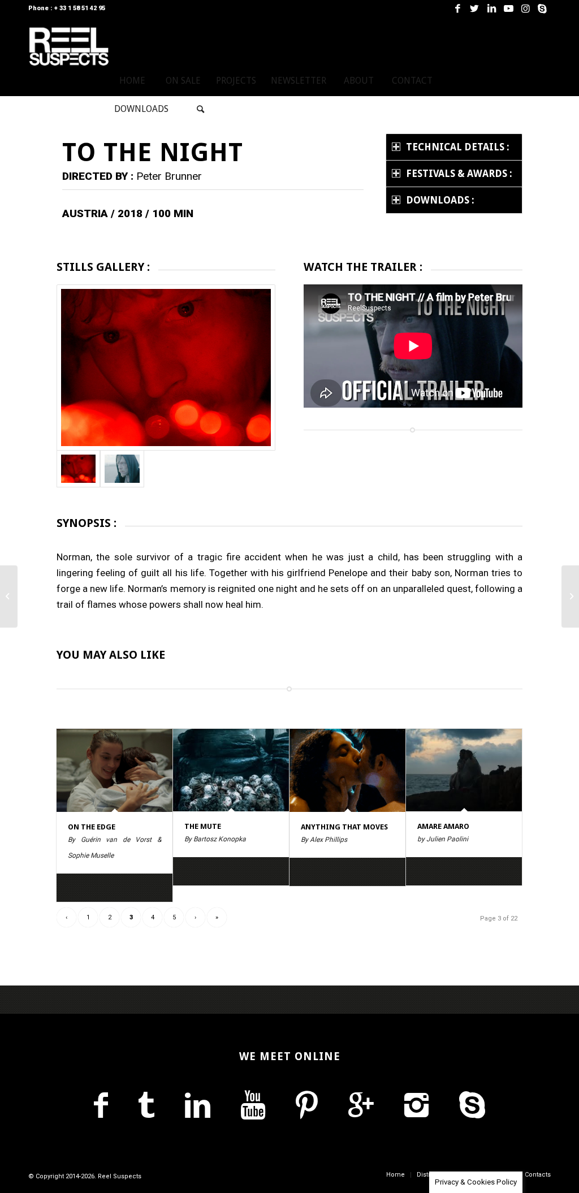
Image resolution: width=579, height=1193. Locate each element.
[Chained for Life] (570, 596)
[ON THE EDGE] (114, 770)
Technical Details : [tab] (457, 147)
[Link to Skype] (542, 8)
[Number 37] (9, 596)
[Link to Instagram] (525, 8)
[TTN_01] (166, 367)
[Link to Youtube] (508, 8)
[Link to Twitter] (474, 8)
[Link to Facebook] (457, 8)
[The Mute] (231, 770)
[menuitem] (132, 81)
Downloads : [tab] (440, 200)
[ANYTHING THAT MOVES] (347, 770)
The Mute (202, 826)
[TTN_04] (122, 468)
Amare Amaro (443, 826)
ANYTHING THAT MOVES (344, 827)
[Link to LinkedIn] (491, 8)
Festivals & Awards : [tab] (459, 173)
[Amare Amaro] (464, 770)
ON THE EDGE (91, 827)
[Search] (200, 109)
